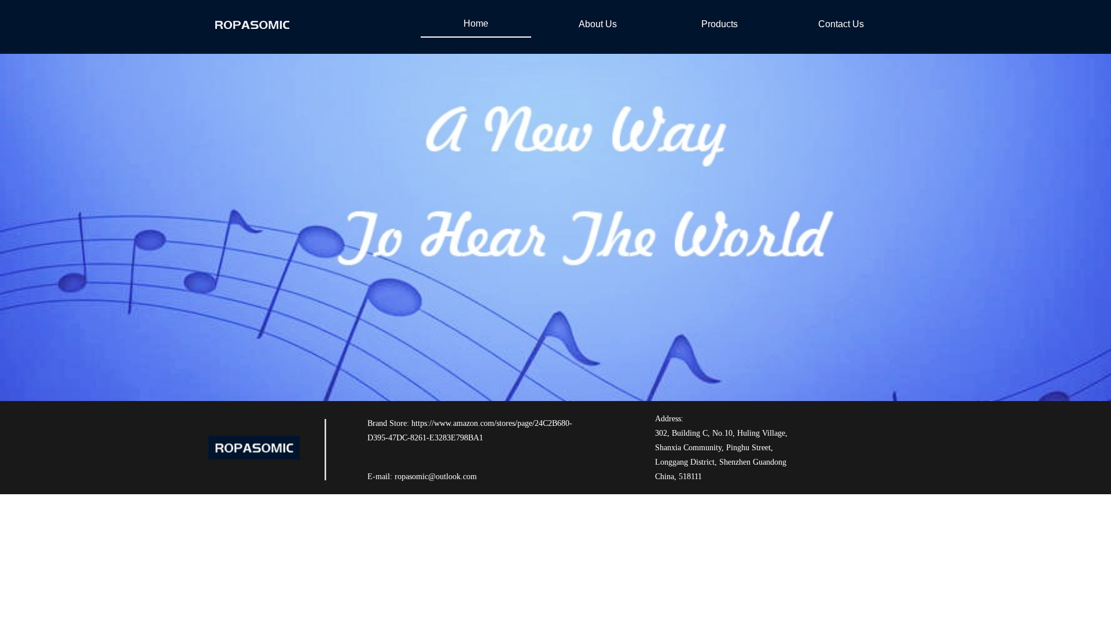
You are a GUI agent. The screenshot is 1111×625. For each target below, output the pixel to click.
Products (719, 24)
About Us (598, 24)
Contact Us (841, 24)
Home (475, 23)
